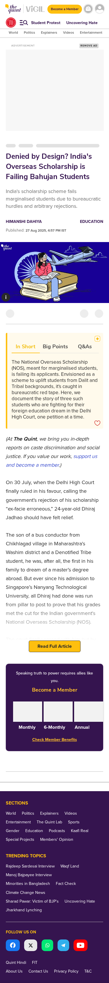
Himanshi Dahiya (24, 221)
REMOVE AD (89, 45)
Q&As (85, 346)
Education (91, 221)
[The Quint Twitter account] (30, 946)
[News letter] (88, 9)
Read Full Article (54, 646)
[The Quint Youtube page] (80, 946)
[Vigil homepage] (35, 12)
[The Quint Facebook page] (13, 946)
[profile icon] (99, 9)
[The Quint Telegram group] (63, 946)
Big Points (55, 346)
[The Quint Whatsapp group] (47, 946)
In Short (25, 346)
